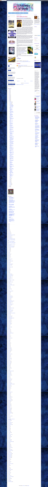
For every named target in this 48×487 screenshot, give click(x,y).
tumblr (23, 52)
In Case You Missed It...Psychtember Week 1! (11, 160)
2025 (9, 89)
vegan (8, 471)
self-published (9, 436)
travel (8, 464)
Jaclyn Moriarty (38, 99)
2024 (9, 90)
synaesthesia (9, 452)
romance (9, 431)
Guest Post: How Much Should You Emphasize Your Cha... (11, 112)
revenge (9, 429)
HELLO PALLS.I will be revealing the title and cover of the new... (37, 118)
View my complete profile (36, 24)
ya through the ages (10, 481)
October (10, 103)
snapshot (9, 444)
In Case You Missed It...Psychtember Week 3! (11, 127)
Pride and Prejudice (38, 103)
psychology (23, 61)
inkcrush (10, 217)
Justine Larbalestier (37, 125)
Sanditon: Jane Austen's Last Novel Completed (38, 107)
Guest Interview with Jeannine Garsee (11, 148)
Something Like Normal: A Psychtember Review (11, 109)
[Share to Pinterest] (21, 60)
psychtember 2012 (27, 61)
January (10, 184)
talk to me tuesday (10, 453)
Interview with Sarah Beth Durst (11, 147)
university (9, 468)
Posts (36, 39)
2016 (9, 97)
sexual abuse (9, 439)
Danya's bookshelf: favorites (37, 96)
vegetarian (9, 472)
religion (9, 425)
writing (8, 479)
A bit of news (36, 144)
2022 (9, 92)
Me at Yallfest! (36, 121)
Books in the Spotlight (11, 204)
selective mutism (10, 434)
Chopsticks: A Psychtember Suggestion (11, 171)
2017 (9, 96)
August (10, 178)
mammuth (24, 485)
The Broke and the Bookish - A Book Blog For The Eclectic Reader (12, 214)
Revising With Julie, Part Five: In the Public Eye (37, 130)
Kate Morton (36, 123)
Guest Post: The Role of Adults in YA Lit (11, 131)
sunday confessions (10, 450)
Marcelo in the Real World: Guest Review (11, 129)
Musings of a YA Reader (11, 219)
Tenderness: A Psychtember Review (11, 162)
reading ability (9, 420)
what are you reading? (10, 476)
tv (8, 466)
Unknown (19, 65)
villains (9, 473)
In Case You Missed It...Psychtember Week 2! (11, 144)
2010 (9, 186)
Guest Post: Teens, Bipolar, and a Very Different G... (11, 169)
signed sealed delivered (10, 441)
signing (9, 442)
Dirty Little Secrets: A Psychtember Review (11, 155)
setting (9, 438)
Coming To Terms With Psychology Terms (11, 173)
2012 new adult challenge (10, 241)
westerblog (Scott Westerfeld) (37, 120)
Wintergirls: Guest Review (11, 107)
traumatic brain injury (10, 463)
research (9, 426)
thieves (9, 458)
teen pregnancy (9, 455)
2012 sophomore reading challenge (11, 242)
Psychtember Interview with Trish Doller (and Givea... (11, 138)
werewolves (9, 475)
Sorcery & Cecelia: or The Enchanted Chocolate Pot (38, 110)
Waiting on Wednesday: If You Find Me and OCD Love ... (11, 153)
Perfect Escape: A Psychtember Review (11, 123)
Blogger (28, 485)
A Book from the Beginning (37, 143)
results (9, 427)
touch (8, 460)
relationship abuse (10, 424)
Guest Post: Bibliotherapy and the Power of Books (11, 175)
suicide (29, 61)
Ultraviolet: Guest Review (11, 121)
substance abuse (10, 447)
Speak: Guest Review (11, 136)
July (9, 179)
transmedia (9, 461)
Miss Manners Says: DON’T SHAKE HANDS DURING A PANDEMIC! (37, 127)
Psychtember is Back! (11, 177)
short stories (9, 440)
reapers (9, 421)
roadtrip (9, 430)
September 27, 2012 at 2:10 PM (24, 65)
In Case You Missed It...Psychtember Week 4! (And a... (11, 106)
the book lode (9, 457)
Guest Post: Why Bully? (11, 120)
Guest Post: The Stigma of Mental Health (11, 158)
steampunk (9, 445)
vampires (9, 470)
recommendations (10, 422)
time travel (9, 459)
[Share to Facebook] (20, 60)
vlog (8, 474)
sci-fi (8, 433)
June (10, 180)
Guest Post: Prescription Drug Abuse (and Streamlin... (11, 133)
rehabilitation (9, 423)
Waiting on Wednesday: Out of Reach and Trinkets (11, 167)
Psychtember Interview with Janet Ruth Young (11, 164)
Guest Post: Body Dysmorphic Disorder (11, 125)
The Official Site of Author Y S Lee (37, 140)
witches (9, 477)
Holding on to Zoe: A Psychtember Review (11, 146)
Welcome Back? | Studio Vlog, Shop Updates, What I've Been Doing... (12, 207)
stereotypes (9, 446)
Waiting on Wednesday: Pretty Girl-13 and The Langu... (11, 118)
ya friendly (9, 480)
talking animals (9, 454)
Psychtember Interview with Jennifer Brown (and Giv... (11, 114)
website (21, 52)
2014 (9, 99)
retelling (9, 428)
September (10, 104)
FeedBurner (38, 49)
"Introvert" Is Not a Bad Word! (11, 135)
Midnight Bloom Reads (11, 211)
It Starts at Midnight (11, 197)
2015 (9, 98)
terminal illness (9, 456)
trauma (9, 462)
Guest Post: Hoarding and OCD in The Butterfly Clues (11, 142)
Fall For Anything (24, 18)
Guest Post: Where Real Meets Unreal (11, 156)
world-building (9, 478)
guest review (20, 61)
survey (9, 451)
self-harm (9, 435)
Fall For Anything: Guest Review (22, 16)
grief (18, 61)
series (8, 437)
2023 (9, 91)
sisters (9, 443)
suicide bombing (9, 449)
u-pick (8, 467)
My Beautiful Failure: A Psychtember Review (11, 140)
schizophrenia (9, 432)
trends (8, 465)
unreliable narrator (10, 469)
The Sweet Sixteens (37, 132)
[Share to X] (19, 60)
